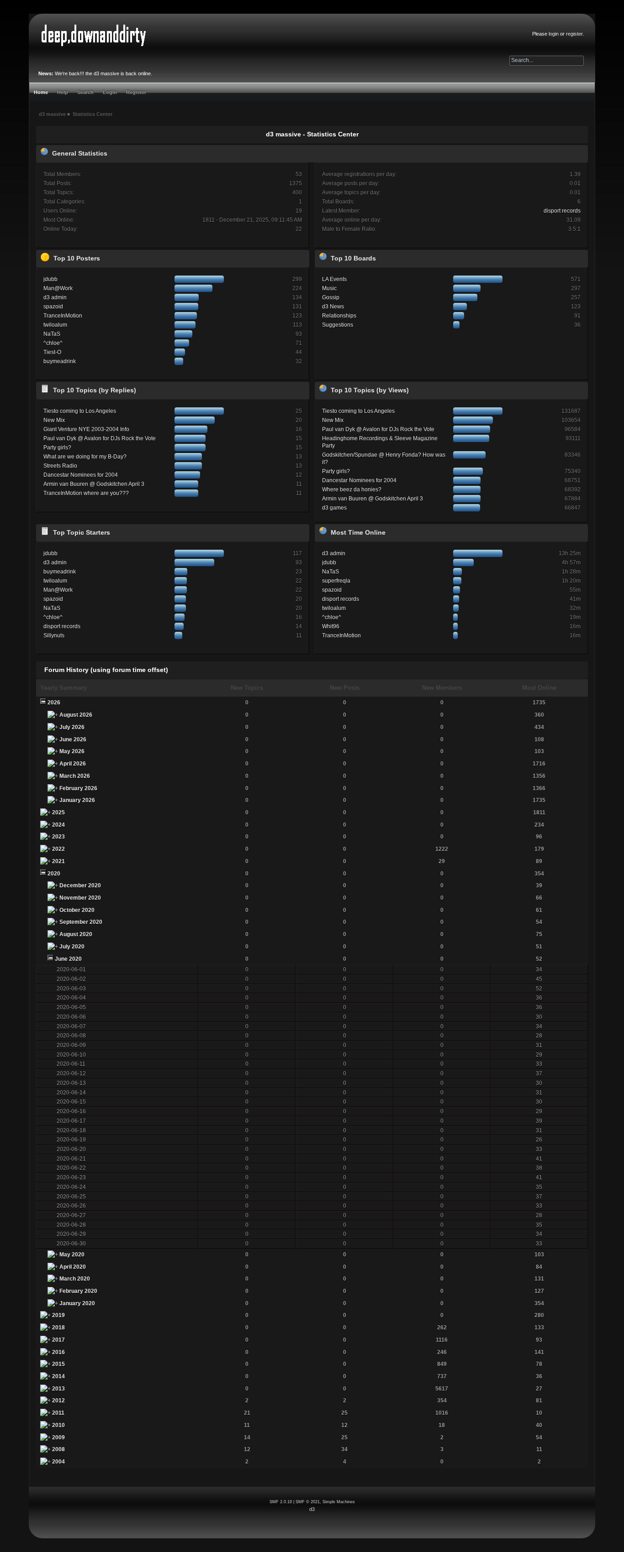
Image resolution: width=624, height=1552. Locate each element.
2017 (58, 1340)
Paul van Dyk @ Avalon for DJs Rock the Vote (99, 438)
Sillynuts (53, 635)
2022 (58, 849)
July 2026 (72, 727)
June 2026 (72, 739)
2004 (58, 1461)
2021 (58, 861)
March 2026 (74, 776)
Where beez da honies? (351, 489)
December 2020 (80, 885)
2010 (58, 1425)
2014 (58, 1376)
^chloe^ (53, 343)
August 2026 (75, 715)
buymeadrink (59, 361)
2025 (58, 812)
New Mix (54, 420)
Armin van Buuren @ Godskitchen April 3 (93, 484)
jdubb (50, 279)
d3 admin (55, 297)
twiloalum (55, 325)
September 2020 (80, 922)
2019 (58, 1315)
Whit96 (330, 626)
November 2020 (80, 898)
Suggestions (337, 325)
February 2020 (78, 1291)
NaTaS (51, 334)
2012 (58, 1400)
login (554, 33)
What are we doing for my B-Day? (85, 456)
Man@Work (58, 288)
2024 (58, 825)
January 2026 (77, 800)
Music (329, 288)
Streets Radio (60, 466)
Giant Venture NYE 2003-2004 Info (86, 429)
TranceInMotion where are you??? (86, 493)
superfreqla (336, 581)
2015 (58, 1364)
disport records (562, 211)
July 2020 (72, 946)
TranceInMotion (62, 315)
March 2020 (74, 1279)
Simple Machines (339, 1502)
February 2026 (78, 788)
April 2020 (72, 1267)
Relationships (339, 315)
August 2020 (75, 934)
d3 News (333, 306)
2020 (54, 873)
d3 (312, 1509)
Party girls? (57, 447)
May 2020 (72, 1254)
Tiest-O (52, 352)
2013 (58, 1388)
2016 (58, 1352)
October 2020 (77, 910)
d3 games (334, 508)
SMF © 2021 (308, 1502)
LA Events (334, 279)
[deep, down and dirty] (93, 35)
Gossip (330, 297)
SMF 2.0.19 (281, 1502)
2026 (54, 702)
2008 (58, 1449)
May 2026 (72, 751)
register (574, 33)
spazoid (53, 306)
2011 (58, 1413)
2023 (58, 836)
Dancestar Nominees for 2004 (80, 475)
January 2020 (77, 1303)
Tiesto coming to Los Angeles (79, 411)
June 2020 (68, 959)
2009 (58, 1437)
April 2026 (72, 763)
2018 (58, 1327)
